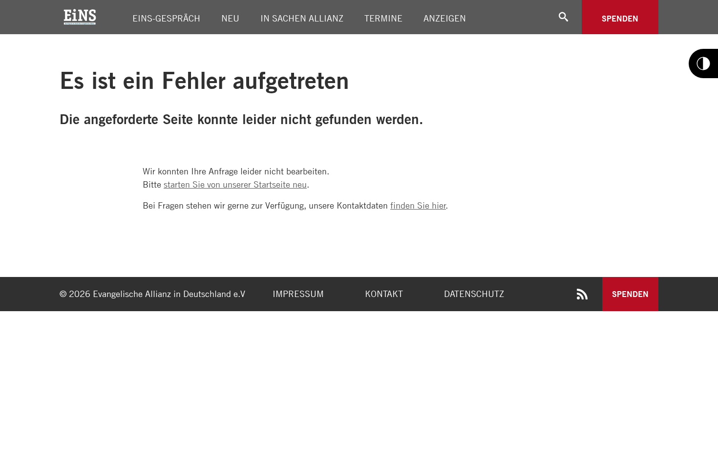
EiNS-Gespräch (166, 18)
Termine (383, 18)
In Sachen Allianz (301, 18)
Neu (230, 18)
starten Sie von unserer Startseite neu (235, 184)
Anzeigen (444, 18)
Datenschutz (474, 293)
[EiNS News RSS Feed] (582, 296)
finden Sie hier (418, 205)
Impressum (298, 293)
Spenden (620, 18)
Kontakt (384, 293)
